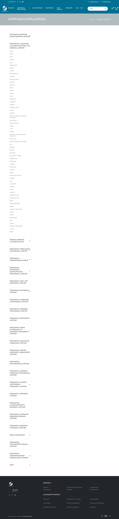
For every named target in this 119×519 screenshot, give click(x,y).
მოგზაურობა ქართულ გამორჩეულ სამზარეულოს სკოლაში (20, 352)
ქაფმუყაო (12, 147)
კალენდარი (13, 183)
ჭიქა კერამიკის (14, 73)
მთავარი (11, 8)
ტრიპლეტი (13, 152)
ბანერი (12, 90)
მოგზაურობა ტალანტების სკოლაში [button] (19, 291)
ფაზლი (12, 126)
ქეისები (12, 68)
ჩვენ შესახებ (59, 8)
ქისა (11, 144)
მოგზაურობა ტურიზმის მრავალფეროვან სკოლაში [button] (20, 35)
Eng (77, 8)
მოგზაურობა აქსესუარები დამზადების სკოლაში (19, 342)
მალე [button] (12, 465)
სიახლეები (49, 8)
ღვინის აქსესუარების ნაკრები (18, 141)
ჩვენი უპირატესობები (73, 503)
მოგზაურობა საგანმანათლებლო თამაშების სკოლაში (17, 405)
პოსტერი (12, 169)
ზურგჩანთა (13, 99)
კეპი (11, 181)
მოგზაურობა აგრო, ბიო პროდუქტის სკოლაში (19, 282)
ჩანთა (11, 56)
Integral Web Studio (27, 516)
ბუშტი (11, 200)
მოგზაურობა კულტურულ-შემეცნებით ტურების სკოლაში (19, 416)
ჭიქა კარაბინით (14, 123)
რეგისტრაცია (107, 2)
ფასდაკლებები (37, 8)
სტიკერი (12, 82)
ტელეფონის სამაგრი (15, 155)
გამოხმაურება (94, 499)
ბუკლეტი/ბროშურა (15, 203)
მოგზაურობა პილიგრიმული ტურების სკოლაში (19, 444)
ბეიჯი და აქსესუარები (16, 209)
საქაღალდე (13, 161)
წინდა (11, 231)
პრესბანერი (13, 167)
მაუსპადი (12, 178)
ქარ (81, 8)
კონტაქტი (69, 8)
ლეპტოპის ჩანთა (14, 107)
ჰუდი (11, 62)
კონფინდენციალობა (49, 507)
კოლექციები (47, 503)
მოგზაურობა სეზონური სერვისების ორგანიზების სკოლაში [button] (19, 373)
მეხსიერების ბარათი (16, 175)
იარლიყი (12, 186)
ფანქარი (12, 113)
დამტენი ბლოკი (14, 195)
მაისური (12, 59)
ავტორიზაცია (95, 2)
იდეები (12, 223)
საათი (11, 128)
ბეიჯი (11, 96)
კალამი (12, 110)
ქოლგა (11, 87)
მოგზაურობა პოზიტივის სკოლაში (19, 395)
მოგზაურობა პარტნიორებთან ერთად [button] (19, 259)
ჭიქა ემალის (13, 120)
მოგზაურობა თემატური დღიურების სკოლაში (19, 427)
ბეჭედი (12, 206)
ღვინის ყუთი (13, 138)
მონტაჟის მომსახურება (16, 226)
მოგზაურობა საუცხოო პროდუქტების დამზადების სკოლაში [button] (18, 384)
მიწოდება (93, 507)
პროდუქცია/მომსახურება (21, 8)
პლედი (12, 172)
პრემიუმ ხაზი (13, 65)
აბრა (11, 220)
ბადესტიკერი (13, 217)
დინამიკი (12, 192)
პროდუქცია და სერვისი (74, 499)
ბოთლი (12, 228)
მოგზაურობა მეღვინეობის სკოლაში (20, 319)
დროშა (12, 189)
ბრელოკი (12, 85)
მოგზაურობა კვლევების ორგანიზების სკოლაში (19, 310)
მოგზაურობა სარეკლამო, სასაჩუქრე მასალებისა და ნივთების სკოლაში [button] (20, 46)
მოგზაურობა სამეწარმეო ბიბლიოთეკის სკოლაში (19, 301)
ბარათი (12, 93)
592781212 (13, 1)
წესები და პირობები (73, 507)
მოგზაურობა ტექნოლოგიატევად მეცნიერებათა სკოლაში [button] (19, 455)
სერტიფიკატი (13, 158)
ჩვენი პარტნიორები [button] (17, 435)
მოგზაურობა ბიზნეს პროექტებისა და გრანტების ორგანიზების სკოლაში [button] (19, 331)
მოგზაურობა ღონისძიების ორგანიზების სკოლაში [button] (20, 250)
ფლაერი (12, 150)
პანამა (11, 54)
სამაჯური (12, 164)
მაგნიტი (12, 131)
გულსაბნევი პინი (14, 197)
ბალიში (12, 70)
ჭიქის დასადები (14, 79)
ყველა (11, 51)
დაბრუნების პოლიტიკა (97, 503)
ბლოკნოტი (13, 101)
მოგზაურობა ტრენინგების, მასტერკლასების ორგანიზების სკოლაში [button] (18, 271)
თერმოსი (12, 76)
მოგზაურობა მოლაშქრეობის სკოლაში (19, 362)
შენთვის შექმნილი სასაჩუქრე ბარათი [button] (17, 241)
